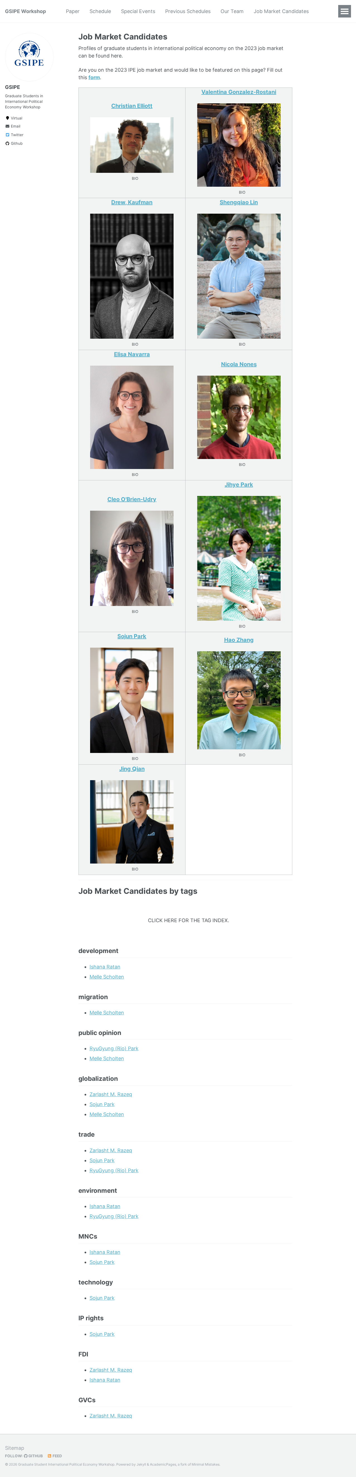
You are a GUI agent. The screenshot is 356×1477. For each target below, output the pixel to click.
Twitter (16, 135)
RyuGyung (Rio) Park (114, 1048)
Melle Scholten (107, 977)
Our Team (232, 11)
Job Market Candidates (281, 11)
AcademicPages (163, 1464)
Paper (73, 11)
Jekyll (141, 1464)
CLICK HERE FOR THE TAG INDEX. (188, 920)
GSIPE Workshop (25, 11)
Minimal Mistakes (205, 1464)
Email (15, 126)
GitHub (35, 1456)
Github (16, 143)
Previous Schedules (188, 11)
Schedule (100, 11)
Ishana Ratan (105, 967)
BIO (135, 178)
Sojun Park (102, 1104)
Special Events (138, 11)
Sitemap (14, 1448)
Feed (57, 1456)
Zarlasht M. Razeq (111, 1094)
